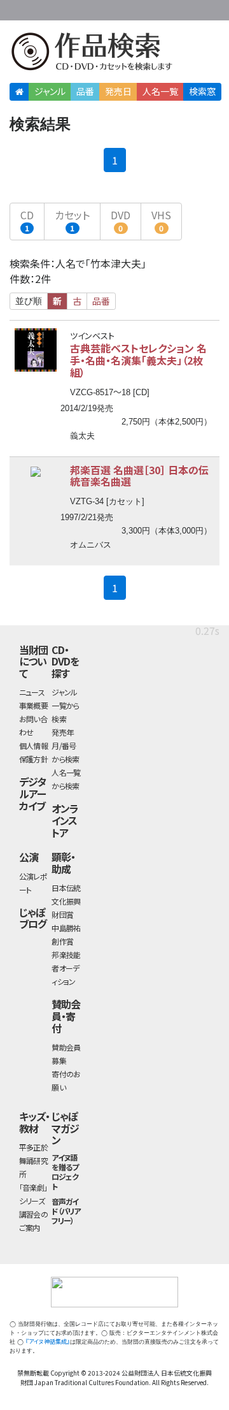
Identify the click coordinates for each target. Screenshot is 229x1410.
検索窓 (202, 91)
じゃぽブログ (32, 918)
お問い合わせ (190, 8)
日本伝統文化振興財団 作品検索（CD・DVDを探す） (114, 54)
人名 (160, 91)
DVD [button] (120, 220)
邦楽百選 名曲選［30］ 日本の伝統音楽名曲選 (139, 476)
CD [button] (27, 220)
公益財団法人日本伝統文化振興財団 (17, 9)
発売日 (118, 91)
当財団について (33, 661)
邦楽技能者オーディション (66, 968)
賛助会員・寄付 (66, 1015)
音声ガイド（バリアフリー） (66, 1211)
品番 (85, 91)
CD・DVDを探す (65, 661)
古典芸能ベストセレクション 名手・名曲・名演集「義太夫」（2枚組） (138, 359)
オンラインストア (65, 820)
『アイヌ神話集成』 (47, 1341)
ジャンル (50, 91)
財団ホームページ (100, 8)
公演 (28, 856)
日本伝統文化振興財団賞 (66, 901)
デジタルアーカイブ (32, 793)
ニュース (32, 692)
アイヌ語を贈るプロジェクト (65, 1172)
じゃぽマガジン (65, 1127)
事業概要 (140, 8)
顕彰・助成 (63, 862)
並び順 (28, 301)
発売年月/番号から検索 (65, 745)
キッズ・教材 (34, 1122)
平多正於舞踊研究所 (33, 1160)
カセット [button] (72, 220)
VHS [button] (161, 220)
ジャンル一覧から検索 (65, 705)
